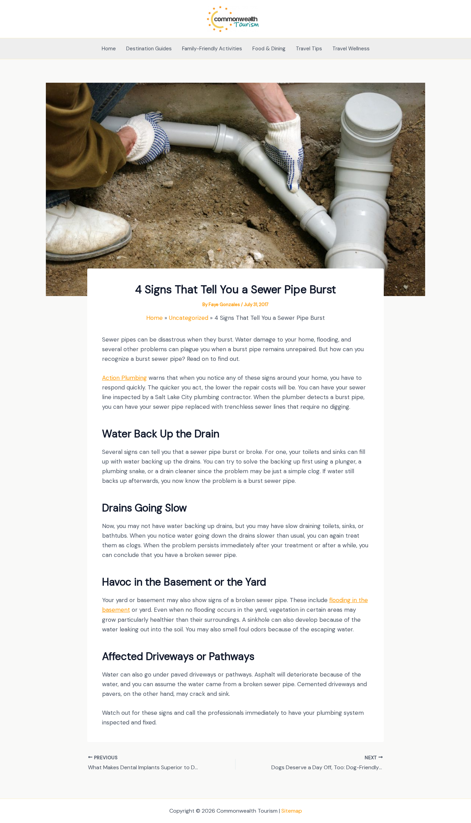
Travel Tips (309, 48)
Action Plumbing (124, 378)
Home (109, 48)
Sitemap (291, 810)
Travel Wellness (351, 48)
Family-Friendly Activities (212, 48)
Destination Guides (149, 48)
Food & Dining (268, 48)
